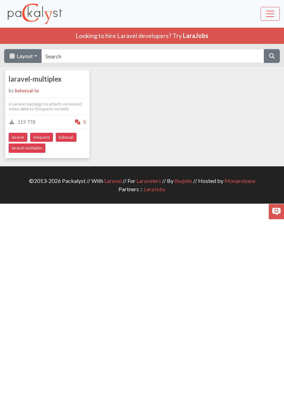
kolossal (66, 137)
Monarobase (239, 180)
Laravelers (148, 180)
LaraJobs (155, 189)
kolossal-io (27, 90)
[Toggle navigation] (270, 14)
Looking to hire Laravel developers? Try (142, 35)
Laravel (113, 180)
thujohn (183, 180)
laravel (18, 137)
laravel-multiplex (35, 79)
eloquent (41, 137)
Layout (24, 56)
